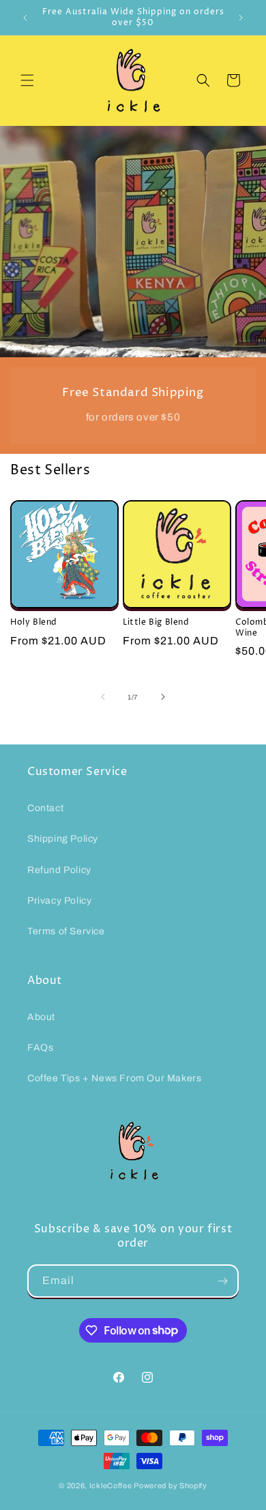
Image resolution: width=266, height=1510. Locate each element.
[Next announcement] (241, 18)
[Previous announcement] (25, 18)
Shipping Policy (62, 839)
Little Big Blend (156, 622)
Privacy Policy (59, 901)
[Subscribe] (222, 1281)
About (41, 1017)
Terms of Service (66, 931)
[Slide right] (163, 697)
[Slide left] (103, 697)
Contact (45, 808)
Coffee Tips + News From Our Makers (114, 1078)
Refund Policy (59, 870)
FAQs (40, 1048)
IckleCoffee (110, 1485)
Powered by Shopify (170, 1485)
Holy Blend (33, 622)
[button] (27, 80)
